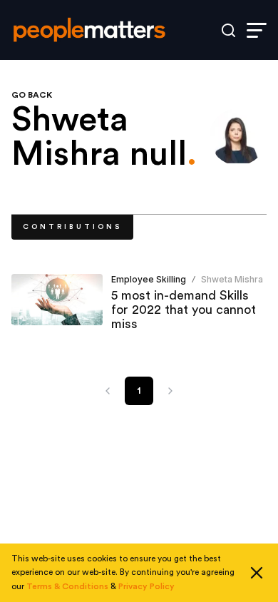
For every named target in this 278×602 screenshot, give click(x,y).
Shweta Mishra (232, 279)
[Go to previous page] (107, 391)
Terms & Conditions (67, 586)
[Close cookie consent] (257, 573)
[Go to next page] (170, 391)
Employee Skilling (148, 279)
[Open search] (228, 30)
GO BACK (31, 95)
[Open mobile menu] (257, 30)
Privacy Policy (146, 586)
